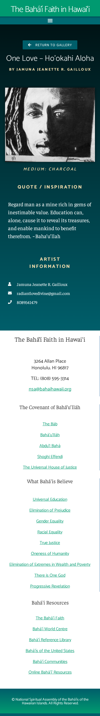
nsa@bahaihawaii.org (50, 389)
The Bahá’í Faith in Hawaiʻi (50, 9)
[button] (50, 20)
